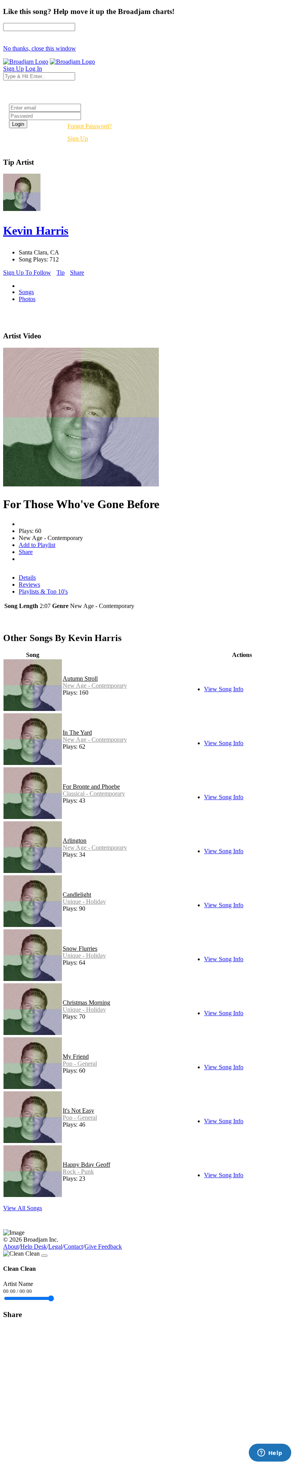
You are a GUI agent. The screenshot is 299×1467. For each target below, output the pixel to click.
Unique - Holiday (84, 901)
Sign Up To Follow (27, 272)
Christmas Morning (86, 1002)
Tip (60, 272)
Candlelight (77, 894)
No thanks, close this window (39, 48)
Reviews (29, 584)
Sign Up (77, 138)
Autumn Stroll (80, 678)
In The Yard (77, 732)
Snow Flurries (80, 948)
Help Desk (33, 1246)
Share (77, 272)
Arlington (74, 840)
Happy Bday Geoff (86, 1164)
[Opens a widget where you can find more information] (269, 1453)
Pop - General (80, 1063)
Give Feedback (103, 1246)
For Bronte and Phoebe (91, 786)
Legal (55, 1246)
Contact (73, 1246)
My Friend (76, 1056)
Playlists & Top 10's (43, 591)
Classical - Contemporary (94, 793)
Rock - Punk (78, 1171)
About (11, 1246)
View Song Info (223, 689)
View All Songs (22, 1208)
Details (27, 577)
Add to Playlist (37, 545)
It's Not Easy (78, 1110)
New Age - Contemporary (95, 685)
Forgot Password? (89, 126)
